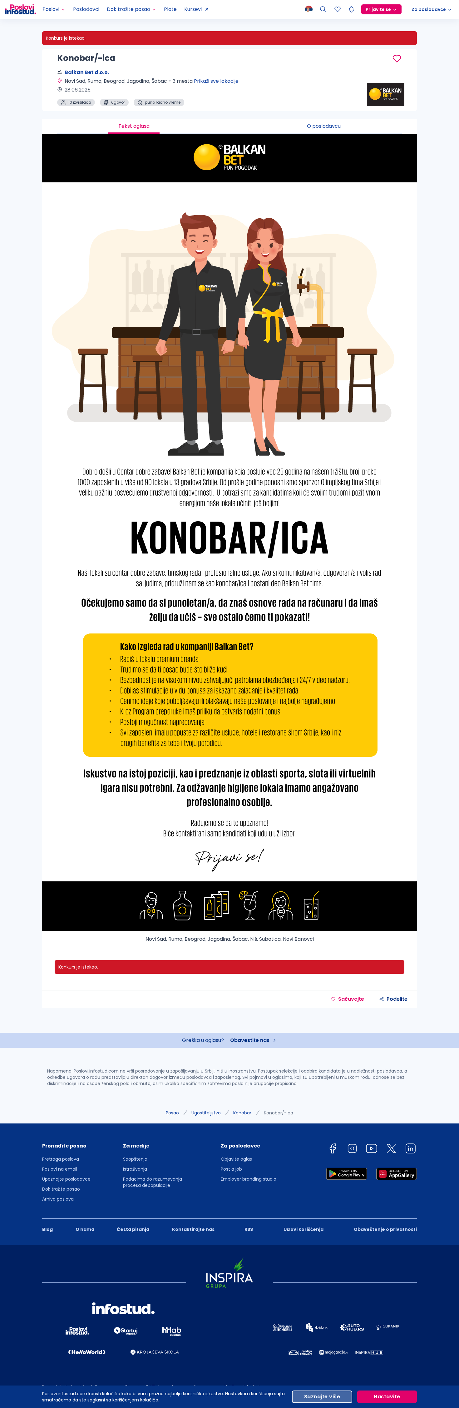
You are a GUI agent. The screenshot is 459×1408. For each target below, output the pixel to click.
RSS (248, 1229)
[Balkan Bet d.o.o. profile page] (385, 90)
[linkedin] (410, 1149)
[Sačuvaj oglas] (397, 59)
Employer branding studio (248, 1179)
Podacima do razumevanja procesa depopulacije (152, 1182)
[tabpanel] (229, 541)
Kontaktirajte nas (193, 1229)
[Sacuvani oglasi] (337, 9)
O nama (85, 1229)
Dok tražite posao (61, 1189)
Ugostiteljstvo (206, 1113)
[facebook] (332, 1149)
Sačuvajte (351, 999)
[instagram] (352, 1149)
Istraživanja (135, 1169)
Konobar (242, 1113)
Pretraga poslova (60, 1159)
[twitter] (391, 1149)
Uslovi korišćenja (303, 1229)
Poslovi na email (59, 1169)
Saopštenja (135, 1159)
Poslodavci (86, 9)
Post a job (231, 1169)
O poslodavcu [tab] (324, 126)
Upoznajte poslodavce (66, 1179)
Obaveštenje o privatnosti (385, 1229)
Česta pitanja (133, 1229)
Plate (170, 9)
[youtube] (371, 1149)
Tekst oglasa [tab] (134, 126)
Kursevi (193, 9)
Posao (172, 1113)
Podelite (397, 999)
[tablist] (229, 126)
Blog (47, 1229)
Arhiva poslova (58, 1199)
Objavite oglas (236, 1159)
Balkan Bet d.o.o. (87, 72)
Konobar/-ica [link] (278, 1113)
